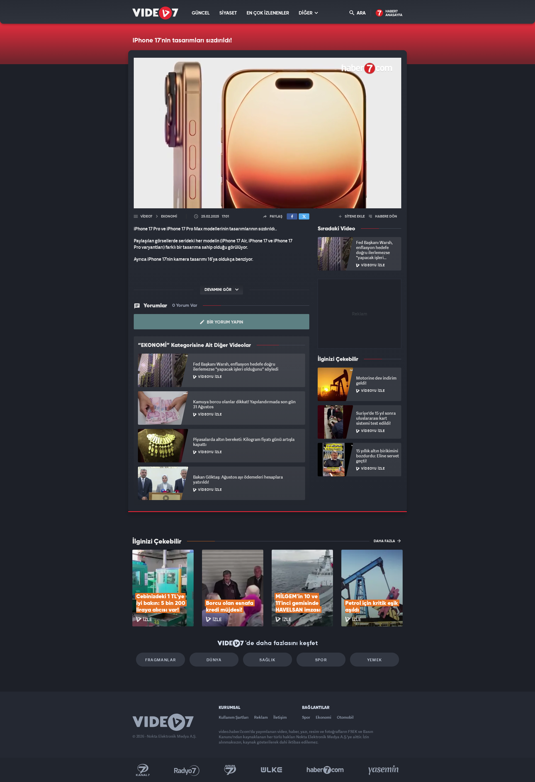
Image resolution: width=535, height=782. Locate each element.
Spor (321, 659)
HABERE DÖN (385, 216)
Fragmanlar (160, 659)
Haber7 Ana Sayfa (389, 13)
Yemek (374, 659)
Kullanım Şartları (234, 717)
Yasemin (384, 770)
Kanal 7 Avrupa (230, 770)
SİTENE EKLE (354, 216)
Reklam (261, 717)
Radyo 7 (187, 770)
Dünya (214, 659)
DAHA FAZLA (385, 541)
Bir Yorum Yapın (224, 322)
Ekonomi (323, 717)
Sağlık (267, 659)
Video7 (146, 216)
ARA (361, 13)
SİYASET (228, 13)
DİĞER (306, 13)
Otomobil (345, 717)
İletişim (280, 717)
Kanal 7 (143, 770)
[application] (267, 133)
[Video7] (155, 13)
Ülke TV (271, 770)
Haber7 (325, 770)
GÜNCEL (201, 13)
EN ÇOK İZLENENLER (268, 13)
